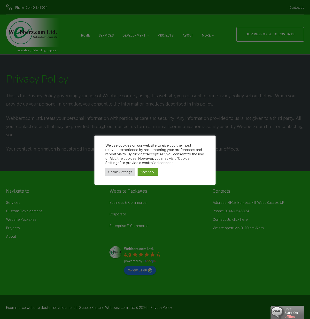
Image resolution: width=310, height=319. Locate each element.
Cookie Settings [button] (120, 172)
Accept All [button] (147, 172)
